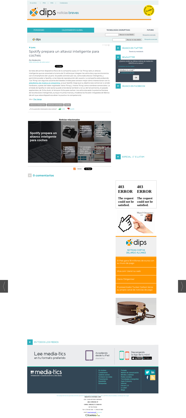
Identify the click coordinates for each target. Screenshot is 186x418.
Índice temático (74, 395)
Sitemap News (84, 395)
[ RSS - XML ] (100, 395)
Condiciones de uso (127, 73)
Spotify (67, 105)
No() (72, 109)
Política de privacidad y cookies (113, 395)
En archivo (33, 3)
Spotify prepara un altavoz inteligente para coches (43, 136)
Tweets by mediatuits (136, 51)
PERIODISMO (39, 30)
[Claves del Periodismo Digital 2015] (136, 222)
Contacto (99, 412)
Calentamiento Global (72, 30)
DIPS (33, 48)
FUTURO (150, 30)
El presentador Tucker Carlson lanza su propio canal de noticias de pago (135, 288)
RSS (51, 3)
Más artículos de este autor (39, 62)
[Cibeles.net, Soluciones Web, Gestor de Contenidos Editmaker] (92, 415)
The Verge (37, 99)
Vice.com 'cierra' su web (129, 271)
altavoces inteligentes (37, 105)
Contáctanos (64, 3)
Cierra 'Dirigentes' (126, 279)
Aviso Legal (126, 395)
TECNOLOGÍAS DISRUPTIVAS (118, 30)
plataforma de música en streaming (44, 83)
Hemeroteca (65, 395)
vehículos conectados (55, 105)
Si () (63, 109)
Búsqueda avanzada (149, 35)
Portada (59, 395)
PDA (44, 3)
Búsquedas (92, 395)
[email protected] (91, 412)
